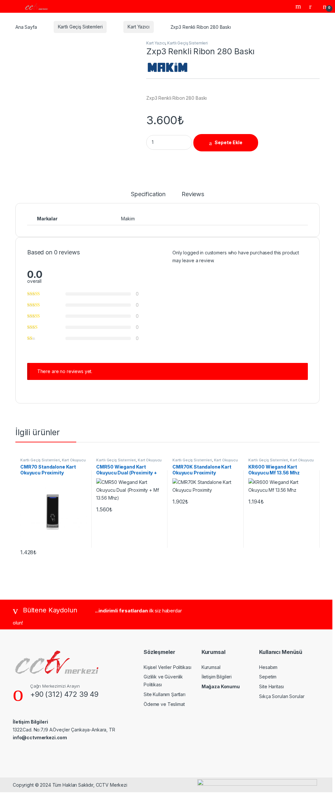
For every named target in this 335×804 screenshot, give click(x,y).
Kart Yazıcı (138, 26)
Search (299, 6)
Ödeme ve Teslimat (164, 704)
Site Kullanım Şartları (164, 694)
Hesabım (268, 667)
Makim (127, 218)
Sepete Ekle (228, 142)
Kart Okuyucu (74, 460)
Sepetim (267, 676)
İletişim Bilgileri (217, 676)
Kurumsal (211, 667)
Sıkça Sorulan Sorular (281, 696)
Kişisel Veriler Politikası (167, 667)
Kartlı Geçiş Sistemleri (80, 26)
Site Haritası (271, 686)
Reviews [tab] (193, 194)
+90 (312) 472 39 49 (64, 694)
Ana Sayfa (26, 26)
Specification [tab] (148, 194)
